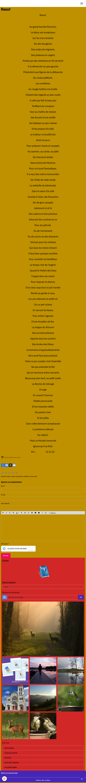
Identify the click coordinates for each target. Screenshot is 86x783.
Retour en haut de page (9, 773)
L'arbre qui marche (10, 753)
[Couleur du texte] (17, 512)
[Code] (42, 512)
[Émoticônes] (46, 512)
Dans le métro (9, 748)
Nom (2, 486)
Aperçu (53, 513)
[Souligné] (10, 512)
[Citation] (21, 512)
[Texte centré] (25, 512)
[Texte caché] (32, 512)
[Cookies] (4, 778)
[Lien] (28, 512)
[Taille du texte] (13, 512)
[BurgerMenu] (81, 3)
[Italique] (6, 512)
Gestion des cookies (43, 780)
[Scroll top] (81, 778)
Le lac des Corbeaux (11, 762)
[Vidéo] (39, 512)
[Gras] (3, 512)
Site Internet (5, 503)
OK (81, 597)
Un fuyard (7, 757)
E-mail (3, 495)
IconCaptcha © (31, 550)
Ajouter (6, 555)
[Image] (35, 512)
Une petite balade (10, 767)
